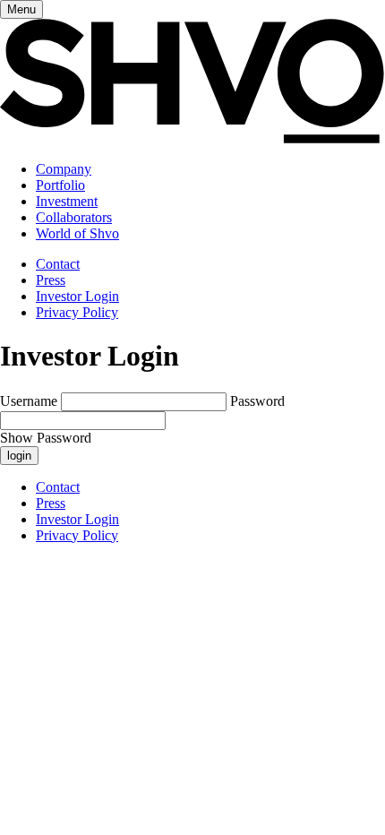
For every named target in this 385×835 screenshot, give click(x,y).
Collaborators (74, 217)
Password (257, 401)
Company (63, 168)
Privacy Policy (77, 312)
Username (28, 401)
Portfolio (60, 185)
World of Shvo (77, 233)
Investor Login (77, 296)
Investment (67, 201)
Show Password (45, 437)
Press (50, 280)
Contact (58, 263)
